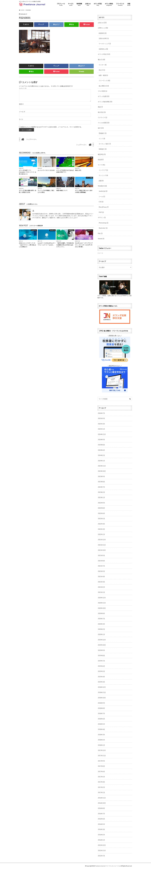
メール (22, 111)
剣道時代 (102, 33)
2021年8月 (101, 561)
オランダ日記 (98, 4)
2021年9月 (101, 555)
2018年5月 (101, 724)
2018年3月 (101, 734)
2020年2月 (101, 629)
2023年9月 (101, 476)
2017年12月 (102, 750)
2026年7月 (101, 413)
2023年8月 (101, 482)
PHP (101, 212)
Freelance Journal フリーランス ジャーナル (107, 866)
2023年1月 (101, 497)
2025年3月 (101, 424)
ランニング (103, 175)
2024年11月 (102, 434)
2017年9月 (101, 761)
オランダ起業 (103, 96)
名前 (21, 104)
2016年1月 (101, 840)
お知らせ (88, 4)
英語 (100, 107)
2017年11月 (102, 755)
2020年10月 (102, 608)
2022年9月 (101, 503)
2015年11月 (102, 850)
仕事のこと (103, 28)
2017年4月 (101, 782)
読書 (101, 181)
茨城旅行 (102, 133)
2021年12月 (102, 539)
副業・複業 (103, 75)
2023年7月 (101, 487)
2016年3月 (101, 829)
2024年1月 (101, 461)
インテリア (103, 170)
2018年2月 (101, 740)
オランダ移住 (109, 4)
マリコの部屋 (103, 123)
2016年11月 (102, 798)
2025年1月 (101, 429)
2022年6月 (101, 513)
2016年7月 (101, 813)
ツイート (100, 253)
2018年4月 (101, 729)
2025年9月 (101, 418)
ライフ (101, 165)
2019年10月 (102, 645)
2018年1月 (101, 745)
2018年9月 (101, 703)
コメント (23, 88)
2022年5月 (101, 518)
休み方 (102, 70)
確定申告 (102, 154)
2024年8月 (101, 445)
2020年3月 (101, 624)
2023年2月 (101, 492)
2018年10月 (102, 698)
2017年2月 (101, 787)
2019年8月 (101, 655)
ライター (102, 65)
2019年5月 (101, 671)
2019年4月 (101, 677)
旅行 (101, 128)
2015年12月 (102, 845)
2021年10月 (102, 550)
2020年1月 (101, 634)
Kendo (101, 238)
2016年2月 (101, 834)
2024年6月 (101, 450)
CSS (101, 202)
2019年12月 (102, 640)
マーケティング (105, 43)
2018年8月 (101, 708)
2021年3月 (101, 582)
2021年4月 (101, 576)
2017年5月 (101, 777)
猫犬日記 (102, 112)
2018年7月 (101, 713)
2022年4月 (101, 524)
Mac (100, 233)
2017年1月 (101, 792)
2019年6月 (101, 666)
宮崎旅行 (102, 149)
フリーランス (120, 4)
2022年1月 (101, 534)
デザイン (102, 217)
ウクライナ (102, 117)
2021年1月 (101, 592)
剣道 (128, 4)
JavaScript (103, 191)
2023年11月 (102, 466)
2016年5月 (101, 824)
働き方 (101, 59)
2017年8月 (101, 766)
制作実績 (79, 4)
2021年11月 (102, 545)
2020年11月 (102, 603)
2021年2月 (101, 587)
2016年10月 (102, 803)
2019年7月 (101, 661)
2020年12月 (102, 597)
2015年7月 (101, 856)
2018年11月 (102, 692)
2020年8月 (101, 613)
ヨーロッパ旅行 (105, 144)
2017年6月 (101, 771)
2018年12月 (102, 687)
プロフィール (61, 4)
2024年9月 (101, 439)
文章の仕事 (104, 38)
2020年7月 (101, 618)
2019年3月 (101, 682)
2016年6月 (101, 819)
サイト (21, 119)
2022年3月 (101, 529)
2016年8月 (101, 808)
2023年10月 (102, 471)
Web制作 (102, 186)
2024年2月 (101, 455)
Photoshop (103, 223)
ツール (102, 196)
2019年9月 (101, 650)
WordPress (103, 207)
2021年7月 (101, 566)
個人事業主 (104, 86)
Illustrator (103, 228)
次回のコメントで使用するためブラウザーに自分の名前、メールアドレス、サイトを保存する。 (51, 127)
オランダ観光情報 (105, 102)
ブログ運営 (102, 91)
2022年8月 (101, 508)
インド (102, 138)
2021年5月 (101, 571)
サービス (70, 4)
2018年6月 (101, 719)
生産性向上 (103, 49)
